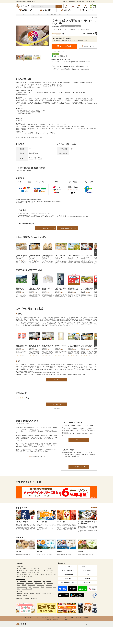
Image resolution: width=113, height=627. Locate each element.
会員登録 (87, 574)
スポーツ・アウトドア (22, 574)
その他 (54, 574)
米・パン (31, 157)
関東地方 (32, 593)
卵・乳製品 (48, 568)
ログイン (65, 1)
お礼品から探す (19, 566)
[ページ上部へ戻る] (107, 616)
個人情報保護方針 (51, 617)
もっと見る (94, 507)
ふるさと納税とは (68, 567)
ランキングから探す (20, 579)
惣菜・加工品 (50, 570)
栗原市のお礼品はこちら (78, 467)
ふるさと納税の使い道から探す (31, 598)
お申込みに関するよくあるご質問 (67, 228)
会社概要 (47, 619)
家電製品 (24, 572)
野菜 (44, 568)
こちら (31, 202)
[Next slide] (95, 252)
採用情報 (66, 619)
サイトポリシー (36, 617)
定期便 (18, 576)
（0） (65, 34)
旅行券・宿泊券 (31, 572)
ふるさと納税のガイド (67, 6)
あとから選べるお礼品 (27, 576)
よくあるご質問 (80, 1)
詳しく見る (79, 439)
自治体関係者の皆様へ (56, 619)
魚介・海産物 (23, 568)
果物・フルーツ (37, 568)
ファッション (36, 574)
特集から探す (19, 598)
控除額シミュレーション (87, 567)
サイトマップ (28, 617)
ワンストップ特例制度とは (68, 570)
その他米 (40, 159)
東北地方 (26, 593)
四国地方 (19, 595)
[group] (32, 35)
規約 (43, 617)
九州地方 (25, 595)
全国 (17, 423)
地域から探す (19, 591)
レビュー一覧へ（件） (56, 404)
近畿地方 (44, 593)
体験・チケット (40, 572)
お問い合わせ (45, 228)
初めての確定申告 (87, 570)
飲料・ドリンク (29, 570)
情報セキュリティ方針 (62, 617)
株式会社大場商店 (33, 153)
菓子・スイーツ (38, 570)
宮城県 (22, 423)
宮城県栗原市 (55, 26)
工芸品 (42, 574)
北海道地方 (19, 593)
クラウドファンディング (91, 1)
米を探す (56, 379)
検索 (59, 6)
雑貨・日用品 (49, 572)
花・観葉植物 (49, 574)
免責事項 (86, 617)
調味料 (18, 572)
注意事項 (54, 51)
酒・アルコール (20, 570)
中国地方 (49, 593)
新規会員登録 (72, 1)
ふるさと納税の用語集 (68, 574)
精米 (39, 157)
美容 (30, 574)
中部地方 (38, 593)
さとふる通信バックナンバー (67, 582)
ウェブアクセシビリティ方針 (75, 617)
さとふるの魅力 (87, 582)
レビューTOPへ (56, 408)
